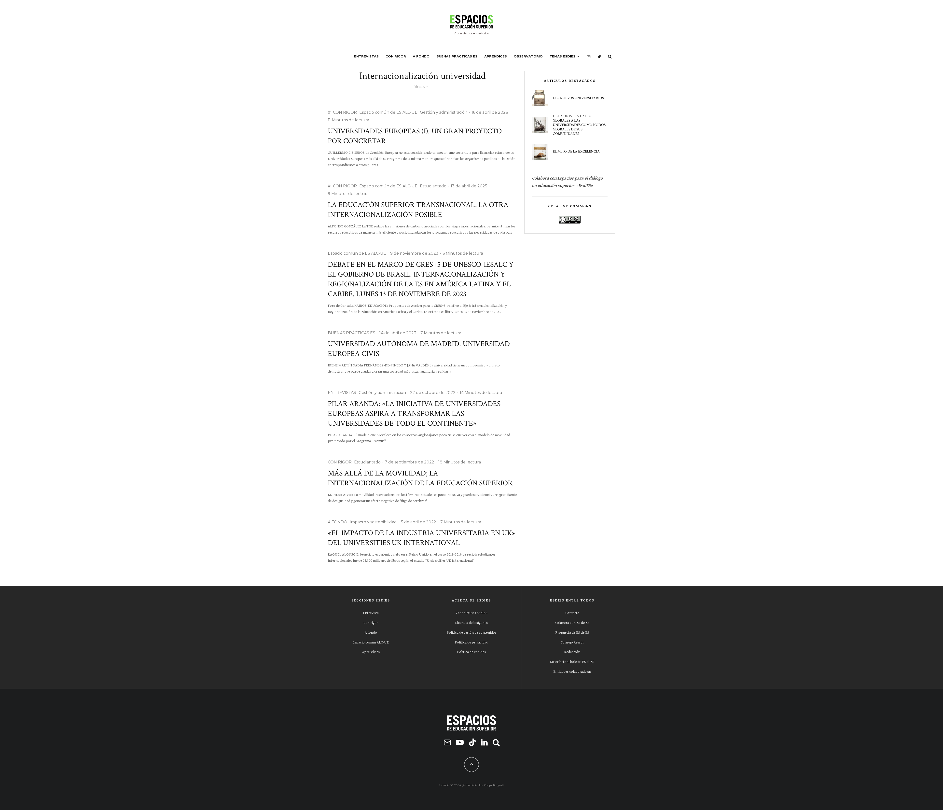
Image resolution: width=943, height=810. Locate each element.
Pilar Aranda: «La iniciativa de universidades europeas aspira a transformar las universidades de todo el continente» (414, 413)
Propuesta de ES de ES (572, 632)
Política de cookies (471, 652)
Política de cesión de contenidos (471, 632)
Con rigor (370, 623)
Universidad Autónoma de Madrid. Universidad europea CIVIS (419, 349)
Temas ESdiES (562, 56)
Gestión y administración (443, 112)
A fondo (371, 632)
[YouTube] (460, 742)
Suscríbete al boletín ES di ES (572, 662)
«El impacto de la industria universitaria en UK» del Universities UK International (421, 538)
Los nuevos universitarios (578, 98)
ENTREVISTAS (366, 56)
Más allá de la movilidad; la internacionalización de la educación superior (420, 478)
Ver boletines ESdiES (471, 613)
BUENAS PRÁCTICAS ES (456, 56)
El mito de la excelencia (576, 151)
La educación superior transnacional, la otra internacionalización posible (418, 210)
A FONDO (421, 56)
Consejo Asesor (572, 642)
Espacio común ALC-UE (371, 642)
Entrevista (371, 613)
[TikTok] (472, 742)
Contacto (572, 613)
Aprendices (371, 652)
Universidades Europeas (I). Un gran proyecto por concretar (415, 136)
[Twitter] (599, 56)
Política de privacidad (471, 642)
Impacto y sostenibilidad (373, 522)
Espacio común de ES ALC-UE (388, 112)
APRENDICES (495, 56)
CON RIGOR (396, 56)
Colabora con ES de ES (572, 623)
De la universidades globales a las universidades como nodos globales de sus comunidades (579, 125)
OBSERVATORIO (528, 56)
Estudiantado (433, 186)
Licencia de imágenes (471, 623)
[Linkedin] (484, 742)
